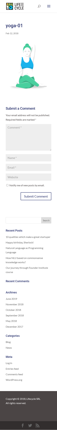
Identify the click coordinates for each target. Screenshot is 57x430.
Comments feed (14, 374)
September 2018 (15, 315)
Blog (8, 341)
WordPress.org (14, 379)
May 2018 (11, 320)
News (9, 347)
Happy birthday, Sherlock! (20, 242)
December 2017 (14, 326)
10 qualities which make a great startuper (28, 236)
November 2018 (14, 304)
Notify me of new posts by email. (26, 185)
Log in (9, 362)
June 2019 (11, 298)
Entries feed (12, 368)
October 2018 (13, 309)
